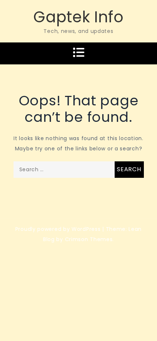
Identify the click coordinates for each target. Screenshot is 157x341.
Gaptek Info (78, 17)
